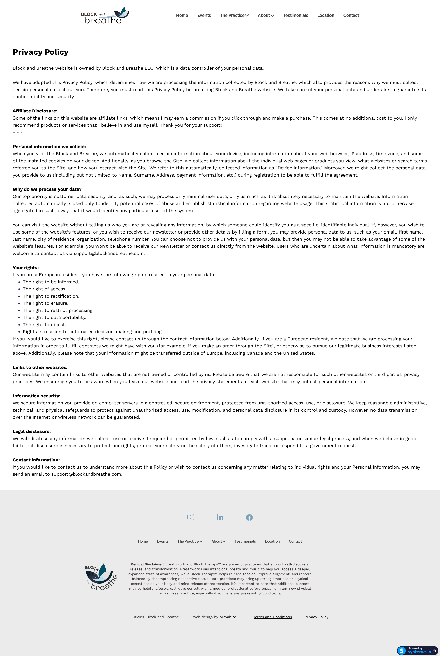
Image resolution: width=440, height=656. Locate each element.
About (264, 15)
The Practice (232, 15)
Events (204, 15)
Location (325, 15)
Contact (351, 15)
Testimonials (295, 15)
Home (182, 15)
